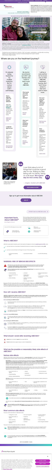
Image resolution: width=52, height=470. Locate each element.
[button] (4, 29)
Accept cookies (42, 460)
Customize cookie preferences (42, 466)
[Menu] (49, 7)
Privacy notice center (7, 469)
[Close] (47, 456)
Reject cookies (42, 463)
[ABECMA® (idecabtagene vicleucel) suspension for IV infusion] (7, 6)
